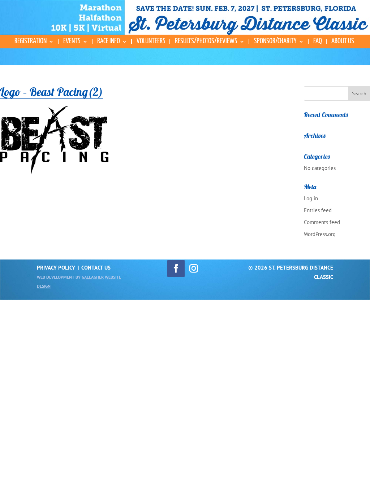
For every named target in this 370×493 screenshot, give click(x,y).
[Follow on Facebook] (176, 268)
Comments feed (322, 222)
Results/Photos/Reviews (206, 41)
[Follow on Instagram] (193, 268)
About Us (342, 41)
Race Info (108, 41)
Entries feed (318, 210)
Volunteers (151, 41)
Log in (311, 198)
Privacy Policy (56, 267)
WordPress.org (320, 234)
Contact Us (96, 267)
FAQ (317, 41)
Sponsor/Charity (275, 41)
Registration (30, 41)
